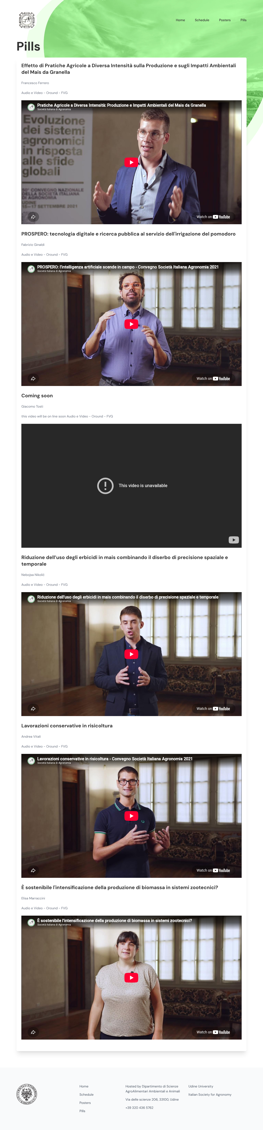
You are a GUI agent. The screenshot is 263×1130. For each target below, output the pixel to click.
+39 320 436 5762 (139, 1108)
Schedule (202, 20)
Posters (225, 20)
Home (180, 20)
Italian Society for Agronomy (209, 1094)
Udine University (200, 1086)
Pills (244, 20)
